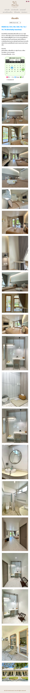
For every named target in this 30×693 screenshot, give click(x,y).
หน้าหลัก (7, 10)
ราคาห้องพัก (14, 10)
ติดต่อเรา (24, 12)
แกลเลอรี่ (23, 10)
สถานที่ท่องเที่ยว (8, 12)
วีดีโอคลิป (17, 12)
